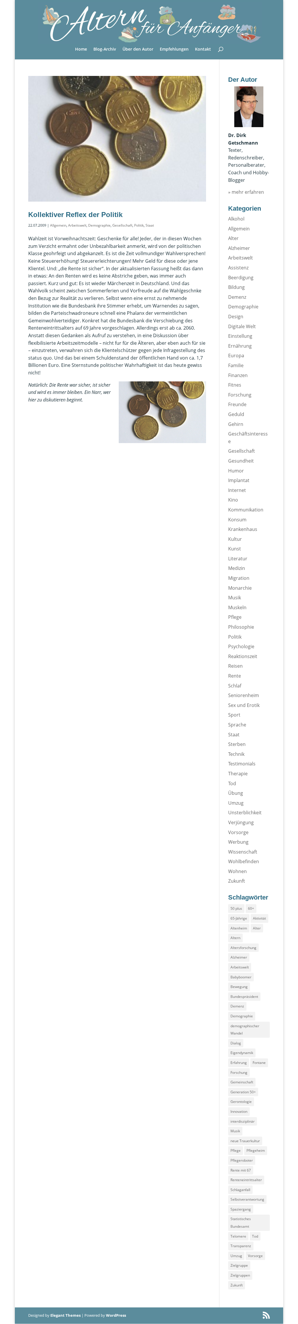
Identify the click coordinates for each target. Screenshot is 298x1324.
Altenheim (238, 928)
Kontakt (203, 49)
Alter (233, 238)
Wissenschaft (242, 852)
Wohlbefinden (243, 861)
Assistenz (238, 267)
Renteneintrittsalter (246, 1179)
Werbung (238, 842)
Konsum (237, 519)
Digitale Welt (242, 326)
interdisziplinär (242, 1121)
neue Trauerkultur (245, 1140)
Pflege (235, 617)
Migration (238, 578)
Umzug (236, 803)
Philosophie (241, 627)
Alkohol (236, 219)
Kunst (234, 548)
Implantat (238, 480)
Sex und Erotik (244, 705)
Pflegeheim (255, 1150)
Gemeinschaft (241, 1082)
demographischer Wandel (244, 1029)
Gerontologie (241, 1101)
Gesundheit (241, 461)
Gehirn (235, 424)
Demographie (99, 225)
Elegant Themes (65, 1315)
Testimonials (242, 763)
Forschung (239, 395)
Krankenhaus (242, 529)
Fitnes (234, 385)
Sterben (237, 744)
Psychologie (241, 646)
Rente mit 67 (240, 1170)
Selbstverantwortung (247, 1199)
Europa (236, 355)
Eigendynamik (241, 1052)
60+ (251, 908)
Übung (235, 793)
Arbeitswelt (77, 225)
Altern (235, 937)
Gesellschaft (122, 225)
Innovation (238, 1111)
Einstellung (240, 336)
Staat (150, 225)
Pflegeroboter (241, 1160)
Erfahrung (238, 1062)
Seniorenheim (243, 695)
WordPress (116, 1315)
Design (235, 316)
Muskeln (237, 607)
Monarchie (240, 588)
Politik (139, 225)
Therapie (238, 773)
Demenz (237, 297)
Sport (234, 715)
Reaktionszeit (242, 656)
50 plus (236, 908)
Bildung (236, 287)
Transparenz (240, 1245)
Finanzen (238, 375)
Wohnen (237, 871)
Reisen (235, 666)
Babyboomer (240, 977)
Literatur (237, 558)
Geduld (236, 414)
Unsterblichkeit (245, 812)
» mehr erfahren (246, 192)
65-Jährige (238, 918)
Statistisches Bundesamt (240, 1222)
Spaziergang (240, 1209)
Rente (234, 676)
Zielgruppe (239, 1265)
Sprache (237, 724)
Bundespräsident (244, 996)
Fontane (259, 1062)
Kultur (235, 539)
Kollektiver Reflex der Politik (75, 214)
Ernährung (240, 346)
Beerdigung (240, 277)
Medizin (236, 568)
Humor (236, 471)
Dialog (235, 1043)
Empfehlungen (174, 49)
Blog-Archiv (104, 49)
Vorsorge (238, 832)
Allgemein (58, 225)
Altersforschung (243, 947)
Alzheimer (239, 248)
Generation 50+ (243, 1092)
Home (81, 49)
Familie (236, 365)
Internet (237, 490)
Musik (234, 597)
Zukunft (236, 881)
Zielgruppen (240, 1275)
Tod (232, 783)
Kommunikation (245, 510)
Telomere (238, 1236)
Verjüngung (241, 822)
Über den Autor (138, 49)
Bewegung (239, 986)
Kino (233, 500)
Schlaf (234, 686)
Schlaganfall (240, 1189)
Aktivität (259, 918)
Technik (236, 754)
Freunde (237, 404)
